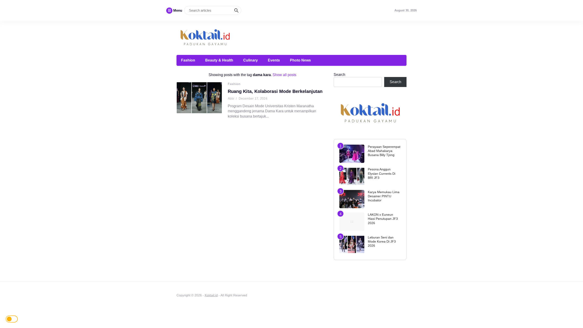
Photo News (300, 60)
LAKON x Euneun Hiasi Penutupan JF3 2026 (383, 219)
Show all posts (284, 75)
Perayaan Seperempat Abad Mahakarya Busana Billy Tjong (384, 151)
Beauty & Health (219, 60)
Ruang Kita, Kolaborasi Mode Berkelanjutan (275, 91)
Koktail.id (211, 295)
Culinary (250, 60)
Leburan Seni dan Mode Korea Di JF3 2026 (382, 241)
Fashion (188, 60)
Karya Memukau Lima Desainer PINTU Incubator (383, 196)
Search (339, 75)
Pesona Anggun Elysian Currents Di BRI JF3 (381, 173)
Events (274, 60)
